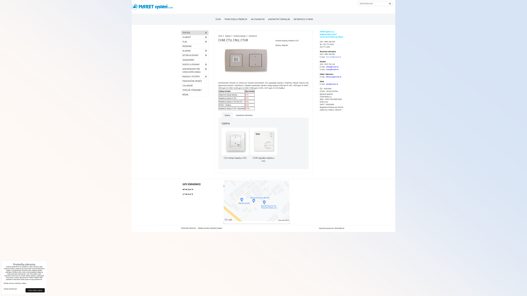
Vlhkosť (186, 37)
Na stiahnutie (258, 19)
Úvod (218, 19)
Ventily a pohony (191, 64)
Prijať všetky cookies (35, 290)
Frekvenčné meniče (192, 81)
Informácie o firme (303, 19)
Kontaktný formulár (279, 19)
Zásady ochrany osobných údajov (210, 228)
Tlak (184, 41)
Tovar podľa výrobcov (235, 19)
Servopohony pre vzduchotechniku (191, 70)
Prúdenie (187, 46)
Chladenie (187, 85)
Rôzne (185, 94)
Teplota (186, 32)
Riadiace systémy (191, 76)
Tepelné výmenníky (192, 90)
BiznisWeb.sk (339, 228)
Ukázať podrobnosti (10, 289)
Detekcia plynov (190, 55)
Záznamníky (188, 60)
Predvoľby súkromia (188, 228)
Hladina (186, 50)
